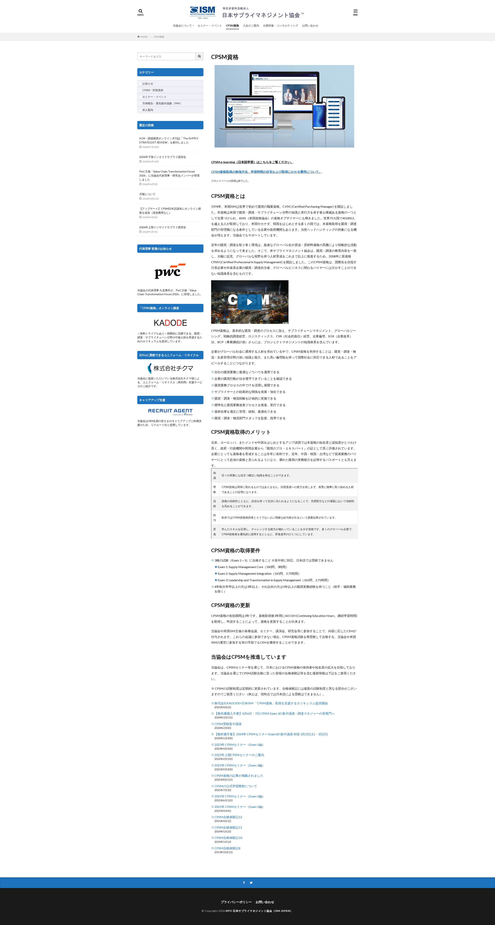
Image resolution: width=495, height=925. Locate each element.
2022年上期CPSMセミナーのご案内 (239, 755)
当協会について (182, 25)
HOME (144, 36)
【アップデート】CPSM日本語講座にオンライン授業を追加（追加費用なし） (170, 210)
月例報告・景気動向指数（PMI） (162, 103)
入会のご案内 (251, 25)
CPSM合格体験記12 (228, 817)
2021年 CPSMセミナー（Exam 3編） (239, 765)
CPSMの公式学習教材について (235, 786)
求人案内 (147, 110)
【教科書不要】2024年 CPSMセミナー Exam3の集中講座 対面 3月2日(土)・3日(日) (271, 734)
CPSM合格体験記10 (228, 837)
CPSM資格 (232, 25)
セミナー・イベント (210, 25)
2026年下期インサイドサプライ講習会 (162, 157)
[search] (199, 56)
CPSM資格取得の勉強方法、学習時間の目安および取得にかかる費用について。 (266, 171)
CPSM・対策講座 (152, 90)
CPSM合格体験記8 (227, 848)
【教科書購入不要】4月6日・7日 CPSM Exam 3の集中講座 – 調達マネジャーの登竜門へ (276, 713)
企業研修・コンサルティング (280, 25)
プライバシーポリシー (236, 902)
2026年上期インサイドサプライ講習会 (162, 227)
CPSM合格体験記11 (228, 827)
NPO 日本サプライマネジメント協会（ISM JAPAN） (259, 910)
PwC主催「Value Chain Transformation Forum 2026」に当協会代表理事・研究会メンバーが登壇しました (169, 175)
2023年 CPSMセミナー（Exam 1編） (239, 744)
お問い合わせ (310, 25)
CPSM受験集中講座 (228, 724)
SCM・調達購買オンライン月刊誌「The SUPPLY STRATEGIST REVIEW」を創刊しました (168, 140)
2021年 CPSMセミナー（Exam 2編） (239, 796)
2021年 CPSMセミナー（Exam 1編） (239, 806)
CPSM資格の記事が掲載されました (238, 775)
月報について (147, 194)
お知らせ (147, 83)
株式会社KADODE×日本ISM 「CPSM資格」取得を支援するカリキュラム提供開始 (271, 703)
